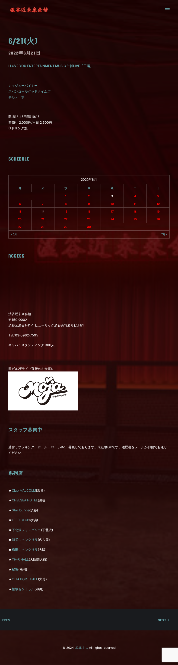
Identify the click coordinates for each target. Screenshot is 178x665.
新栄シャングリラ (25, 540)
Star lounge (20, 510)
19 (158, 211)
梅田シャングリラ (25, 550)
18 (135, 211)
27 (20, 227)
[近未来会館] (29, 9)
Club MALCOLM (24, 490)
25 (135, 219)
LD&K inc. (81, 647)
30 (89, 227)
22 (65, 219)
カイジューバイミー (23, 85)
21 (42, 219)
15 (65, 211)
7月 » (164, 234)
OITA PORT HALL (25, 579)
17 (112, 211)
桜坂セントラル (23, 589)
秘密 (15, 569)
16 (89, 211)
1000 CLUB (20, 520)
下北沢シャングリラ (26, 530)
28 (42, 227)
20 (20, 219)
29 (65, 227)
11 (135, 204)
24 (112, 219)
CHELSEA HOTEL (25, 500)
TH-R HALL (20, 559)
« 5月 (14, 234)
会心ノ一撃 (16, 97)
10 (112, 204)
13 (20, 211)
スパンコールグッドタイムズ (29, 91)
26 (158, 219)
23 (89, 219)
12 (158, 204)
